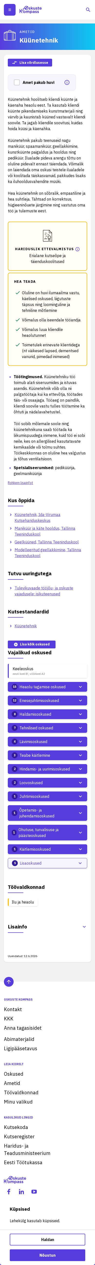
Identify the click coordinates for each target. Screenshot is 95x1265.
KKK (8, 1018)
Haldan (47, 1239)
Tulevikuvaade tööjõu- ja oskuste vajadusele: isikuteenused (44, 591)
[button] (18, 82)
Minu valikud (18, 1101)
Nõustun (47, 1255)
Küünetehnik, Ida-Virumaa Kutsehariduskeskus (37, 517)
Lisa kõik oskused (35, 644)
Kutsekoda (16, 1127)
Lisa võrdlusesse (33, 62)
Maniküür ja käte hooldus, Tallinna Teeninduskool (45, 531)
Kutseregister (19, 1136)
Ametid (12, 1083)
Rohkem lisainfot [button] (20, 483)
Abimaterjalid (19, 1039)
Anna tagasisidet (23, 1028)
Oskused (13, 1074)
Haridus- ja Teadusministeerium (27, 1149)
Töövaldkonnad (21, 1092)
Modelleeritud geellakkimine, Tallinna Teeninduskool (48, 552)
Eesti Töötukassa (23, 1162)
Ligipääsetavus (20, 1048)
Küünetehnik (26, 625)
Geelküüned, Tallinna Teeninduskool (47, 542)
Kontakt (13, 1009)
